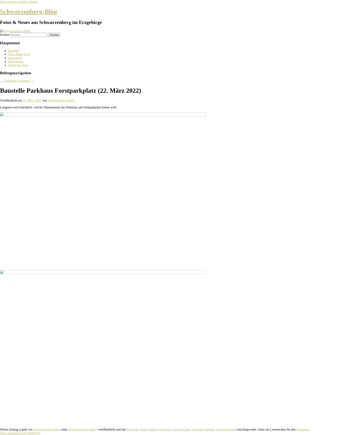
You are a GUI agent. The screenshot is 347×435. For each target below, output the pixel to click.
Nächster (26, 80)
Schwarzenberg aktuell (82, 429)
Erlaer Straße (148, 429)
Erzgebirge (164, 429)
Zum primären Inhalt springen (19, 1)
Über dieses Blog (19, 54)
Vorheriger (8, 80)
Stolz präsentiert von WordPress (20, 433)
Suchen (4, 34)
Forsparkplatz (181, 429)
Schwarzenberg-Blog (28, 11)
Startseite (13, 50)
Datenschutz (16, 61)
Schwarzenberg (225, 429)
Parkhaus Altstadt (203, 429)
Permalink (302, 429)
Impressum (15, 58)
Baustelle (132, 429)
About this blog (18, 65)
